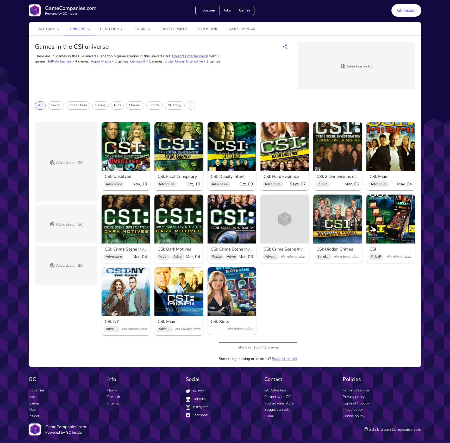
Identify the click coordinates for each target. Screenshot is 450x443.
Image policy (353, 409)
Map (32, 409)
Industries (207, 10)
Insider (34, 416)
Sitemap (114, 403)
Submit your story (279, 403)
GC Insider (406, 10)
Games (244, 10)
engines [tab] (142, 29)
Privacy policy (354, 396)
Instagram (200, 406)
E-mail (269, 416)
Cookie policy (353, 416)
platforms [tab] (111, 29)
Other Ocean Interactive (184, 61)
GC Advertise (275, 390)
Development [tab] (174, 29)
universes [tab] (80, 29)
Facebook (200, 415)
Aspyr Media (101, 61)
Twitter (198, 391)
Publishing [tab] (207, 29)
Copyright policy (356, 403)
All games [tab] (48, 29)
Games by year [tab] (241, 29)
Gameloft (137, 61)
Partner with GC (277, 396)
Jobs (227, 10)
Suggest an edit (284, 358)
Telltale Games (59, 61)
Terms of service (356, 390)
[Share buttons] (285, 46)
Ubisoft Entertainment (190, 56)
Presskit (113, 396)
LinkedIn (199, 399)
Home (112, 390)
